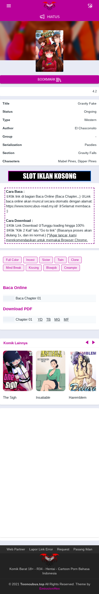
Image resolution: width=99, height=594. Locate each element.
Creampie (70, 267)
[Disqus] (49, 475)
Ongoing (90, 111)
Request (63, 549)
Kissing (34, 267)
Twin (61, 260)
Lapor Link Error (41, 549)
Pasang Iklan (82, 549)
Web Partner (16, 549)
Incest (30, 260)
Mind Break (13, 267)
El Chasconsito (85, 128)
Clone (75, 260)
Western (89, 120)
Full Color (12, 260)
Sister (46, 260)
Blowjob (51, 267)
